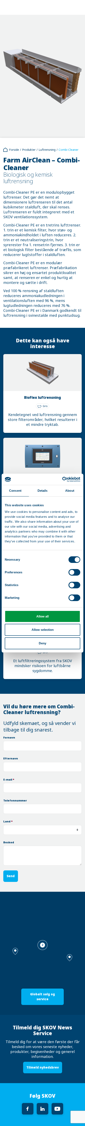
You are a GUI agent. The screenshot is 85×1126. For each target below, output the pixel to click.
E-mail (8, 779)
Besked (8, 842)
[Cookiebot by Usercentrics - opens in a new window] (62, 479)
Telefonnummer (15, 800)
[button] (69, 957)
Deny (42, 643)
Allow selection (43, 629)
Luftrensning (47, 150)
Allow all (42, 616)
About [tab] (69, 490)
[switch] (74, 572)
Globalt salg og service (42, 996)
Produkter (28, 150)
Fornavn (9, 737)
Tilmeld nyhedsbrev (42, 1067)
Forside (14, 150)
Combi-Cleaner (68, 150)
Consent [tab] (15, 490)
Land (8, 821)
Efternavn (10, 758)
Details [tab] (43, 490)
